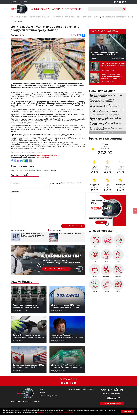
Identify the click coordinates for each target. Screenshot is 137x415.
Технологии (87, 17)
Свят (66, 17)
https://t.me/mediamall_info (45, 155)
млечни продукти (43, 170)
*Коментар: (15, 191)
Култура (72, 17)
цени (17, 170)
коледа (53, 170)
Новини (25, 17)
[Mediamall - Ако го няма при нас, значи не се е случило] (19, 9)
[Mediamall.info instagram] (123, 2)
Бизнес (32, 17)
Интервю (39, 17)
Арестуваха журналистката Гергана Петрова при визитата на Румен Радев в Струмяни (107, 110)
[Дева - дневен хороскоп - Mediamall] (118, 256)
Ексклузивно (121, 17)
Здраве (101, 17)
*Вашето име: (15, 183)
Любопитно (110, 17)
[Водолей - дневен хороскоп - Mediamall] (106, 286)
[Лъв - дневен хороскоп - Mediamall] (106, 256)
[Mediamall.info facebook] (115, 2)
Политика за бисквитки (45, 412)
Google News (43, 157)
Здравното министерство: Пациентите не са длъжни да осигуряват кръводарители (111, 76)
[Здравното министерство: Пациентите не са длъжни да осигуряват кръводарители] (94, 78)
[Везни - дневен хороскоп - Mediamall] (94, 271)
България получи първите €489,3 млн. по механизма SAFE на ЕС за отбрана (113, 65)
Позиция (48, 17)
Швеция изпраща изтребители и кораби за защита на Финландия (105, 119)
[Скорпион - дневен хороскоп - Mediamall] (106, 271)
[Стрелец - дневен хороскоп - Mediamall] (118, 271)
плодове (32, 170)
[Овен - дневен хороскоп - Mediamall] (95, 241)
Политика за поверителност (64, 412)
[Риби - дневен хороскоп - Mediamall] (118, 286)
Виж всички (108, 132)
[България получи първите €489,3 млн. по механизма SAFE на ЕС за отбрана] (94, 66)
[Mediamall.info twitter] (117, 2)
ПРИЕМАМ (127, 411)
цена (12, 170)
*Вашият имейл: (55, 183)
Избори (130, 17)
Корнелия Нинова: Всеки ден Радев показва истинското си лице (106, 128)
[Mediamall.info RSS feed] (75, 383)
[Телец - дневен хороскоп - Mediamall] (107, 241)
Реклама (42, 392)
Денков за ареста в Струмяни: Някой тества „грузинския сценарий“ (106, 96)
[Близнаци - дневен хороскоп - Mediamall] (119, 241)
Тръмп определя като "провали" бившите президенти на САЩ (105, 124)
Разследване (58, 17)
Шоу (95, 17)
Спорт (79, 17)
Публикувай (73, 226)
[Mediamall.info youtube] (125, 2)
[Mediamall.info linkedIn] (120, 2)
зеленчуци (24, 170)
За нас (41, 389)
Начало (18, 17)
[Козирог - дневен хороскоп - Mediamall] (94, 286)
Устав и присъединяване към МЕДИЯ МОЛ (81, 389)
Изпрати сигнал (111, 403)
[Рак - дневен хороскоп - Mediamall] (94, 256)
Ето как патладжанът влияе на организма (105, 115)
